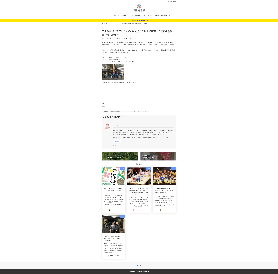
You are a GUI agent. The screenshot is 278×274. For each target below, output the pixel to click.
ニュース (130, 38)
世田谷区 (105, 111)
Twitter (174, 1)
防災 (147, 111)
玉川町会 (141, 111)
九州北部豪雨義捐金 (115, 111)
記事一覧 (117, 141)
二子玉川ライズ (133, 111)
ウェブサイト (117, 145)
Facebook (170, 1)
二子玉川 (124, 111)
